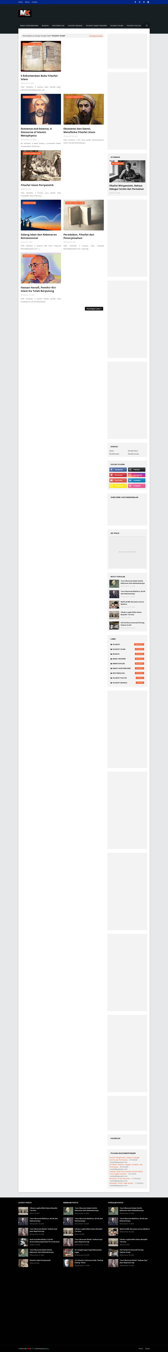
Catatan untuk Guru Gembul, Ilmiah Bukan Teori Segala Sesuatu (126, 1172)
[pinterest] (148, 2)
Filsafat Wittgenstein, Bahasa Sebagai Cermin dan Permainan (126, 187)
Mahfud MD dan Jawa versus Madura (132, 603)
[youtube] (118, 480)
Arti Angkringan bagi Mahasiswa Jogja (88, 1251)
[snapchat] (118, 486)
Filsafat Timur (133, 451)
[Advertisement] (83, 56)
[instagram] (143, 2)
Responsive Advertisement (127, 552)
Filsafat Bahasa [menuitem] (75, 25)
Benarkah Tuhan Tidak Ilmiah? (121, 1183)
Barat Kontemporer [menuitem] (29, 25)
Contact (34, 2)
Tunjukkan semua (96, 36)
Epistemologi (125, 673)
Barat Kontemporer (125, 668)
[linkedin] (136, 480)
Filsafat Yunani (133, 454)
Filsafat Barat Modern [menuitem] (96, 25)
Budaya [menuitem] (45, 25)
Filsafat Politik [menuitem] (134, 25)
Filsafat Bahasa (125, 683)
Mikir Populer (125, 663)
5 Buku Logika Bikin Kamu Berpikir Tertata (131, 613)
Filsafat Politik (125, 678)
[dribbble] (136, 486)
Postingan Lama (93, 309)
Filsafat (125, 644)
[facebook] (135, 2)
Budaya (125, 654)
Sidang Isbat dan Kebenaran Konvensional (39, 236)
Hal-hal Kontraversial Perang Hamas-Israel (132, 624)
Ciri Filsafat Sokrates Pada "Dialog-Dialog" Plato (89, 1261)
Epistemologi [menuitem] (58, 25)
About (27, 2)
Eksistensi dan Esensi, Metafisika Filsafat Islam (79, 130)
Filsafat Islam (114, 454)
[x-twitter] (139, 2)
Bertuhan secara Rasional (119, 1178)
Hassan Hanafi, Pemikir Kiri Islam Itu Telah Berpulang (38, 289)
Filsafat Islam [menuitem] (116, 25)
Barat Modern (125, 659)
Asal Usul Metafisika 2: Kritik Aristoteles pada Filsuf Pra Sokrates (45, 1240)
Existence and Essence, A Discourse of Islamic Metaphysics (36, 132)
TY (32, 1349)
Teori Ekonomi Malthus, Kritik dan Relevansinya (133, 592)
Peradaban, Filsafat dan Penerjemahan (78, 236)
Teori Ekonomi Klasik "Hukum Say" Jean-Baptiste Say (44, 1230)
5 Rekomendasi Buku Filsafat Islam (39, 77)
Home (20, 2)
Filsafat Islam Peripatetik (37, 185)
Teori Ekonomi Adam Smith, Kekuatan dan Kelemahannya (133, 582)
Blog (46, 1349)
